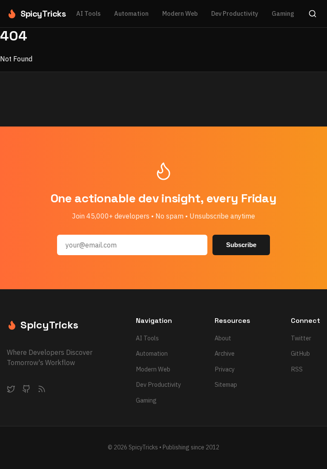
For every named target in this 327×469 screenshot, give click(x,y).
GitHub (300, 353)
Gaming (283, 13)
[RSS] (41, 391)
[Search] (312, 13)
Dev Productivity (234, 13)
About (223, 338)
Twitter (301, 338)
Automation (131, 13)
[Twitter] (11, 391)
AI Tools (88, 13)
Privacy (225, 369)
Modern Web (180, 13)
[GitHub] (26, 391)
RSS (297, 369)
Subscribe (241, 244)
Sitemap (226, 384)
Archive (225, 353)
